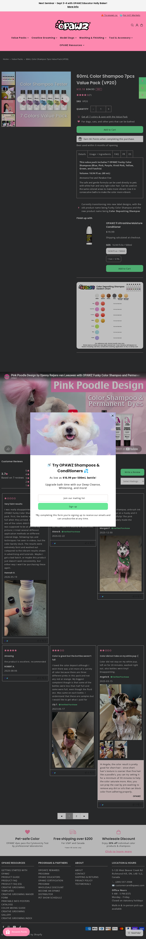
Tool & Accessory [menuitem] (119, 37)
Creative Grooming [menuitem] (43, 37)
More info (73, 6)
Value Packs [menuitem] (19, 37)
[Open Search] (132, 25)
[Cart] (141, 25)
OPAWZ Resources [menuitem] (71, 45)
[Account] (137, 25)
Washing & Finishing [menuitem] (91, 37)
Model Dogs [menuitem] (67, 37)
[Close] (112, 415)
